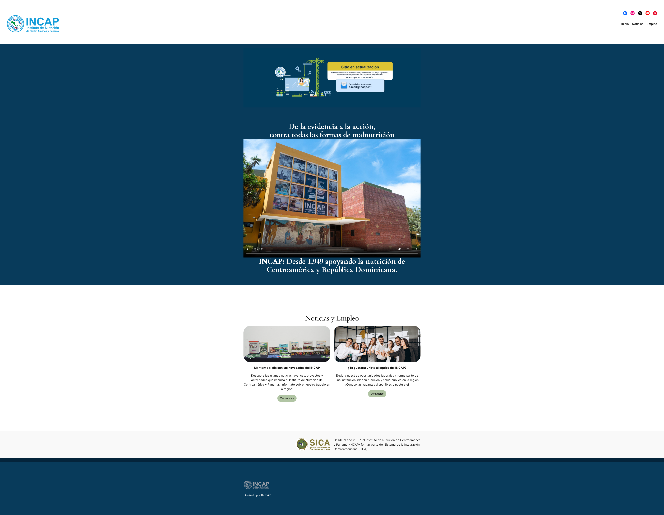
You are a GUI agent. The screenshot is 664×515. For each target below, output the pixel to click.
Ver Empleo (377, 393)
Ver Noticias (287, 398)
